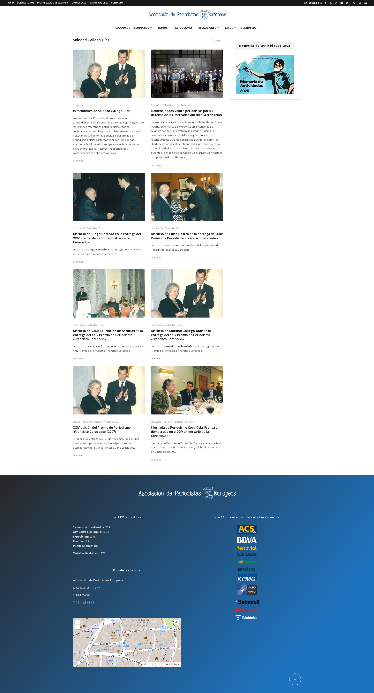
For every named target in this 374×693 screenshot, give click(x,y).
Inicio (10, 2)
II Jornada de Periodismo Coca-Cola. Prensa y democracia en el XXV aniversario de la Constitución (184, 432)
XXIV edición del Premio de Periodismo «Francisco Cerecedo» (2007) (102, 430)
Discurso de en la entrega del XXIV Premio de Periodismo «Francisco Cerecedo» (107, 238)
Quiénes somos (25, 2)
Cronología (78, 2)
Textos (228, 27)
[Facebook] (325, 3)
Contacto (117, 2)
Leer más (78, 160)
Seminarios (141, 27)
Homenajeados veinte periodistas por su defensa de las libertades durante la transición (186, 113)
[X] (331, 3)
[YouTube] (342, 3)
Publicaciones (206, 27)
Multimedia (248, 27)
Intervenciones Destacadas (85, 228)
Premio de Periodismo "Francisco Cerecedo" (101, 422)
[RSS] (347, 3)
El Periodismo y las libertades (176, 105)
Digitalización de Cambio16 (52, 2)
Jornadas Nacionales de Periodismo (178, 422)
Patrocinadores (98, 2)
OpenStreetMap (155, 664)
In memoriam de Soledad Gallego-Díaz (101, 111)
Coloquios (122, 27)
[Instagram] (336, 3)
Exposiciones (183, 27)
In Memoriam (79, 105)
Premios (162, 27)
